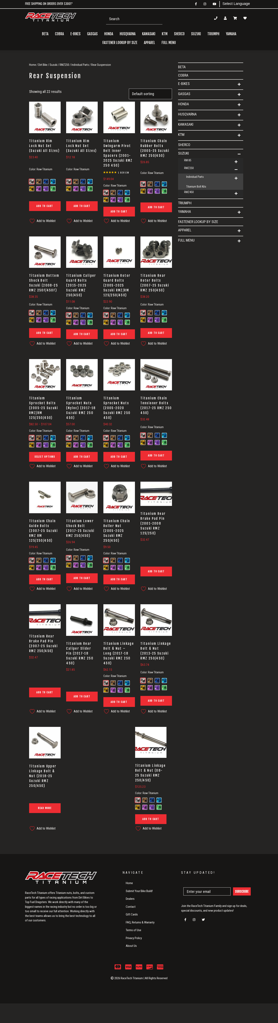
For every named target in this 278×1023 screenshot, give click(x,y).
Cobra (59, 34)
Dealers (130, 899)
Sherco (179, 34)
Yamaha (184, 211)
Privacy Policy (134, 938)
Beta (45, 34)
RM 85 (187, 160)
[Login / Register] (225, 18)
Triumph (213, 34)
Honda (183, 104)
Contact (131, 907)
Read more (45, 808)
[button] (239, 84)
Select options (45, 456)
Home (32, 64)
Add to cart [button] (44, 206)
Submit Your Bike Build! (139, 891)
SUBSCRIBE (242, 891)
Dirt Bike (42, 64)
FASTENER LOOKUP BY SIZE (119, 43)
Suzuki (53, 64)
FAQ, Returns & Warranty (140, 922)
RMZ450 (189, 192)
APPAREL (184, 230)
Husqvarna (187, 114)
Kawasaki (185, 124)
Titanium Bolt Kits (196, 186)
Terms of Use (133, 930)
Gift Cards (132, 914)
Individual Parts (80, 64)
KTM (181, 134)
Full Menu (186, 240)
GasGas (184, 94)
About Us (131, 946)
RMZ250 (64, 64)
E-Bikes (184, 83)
